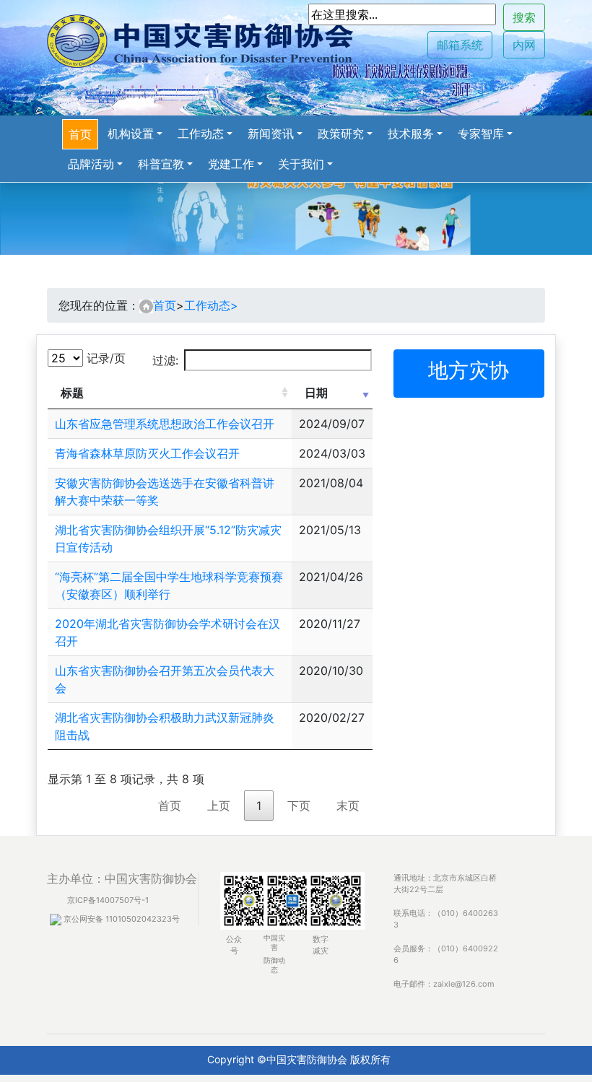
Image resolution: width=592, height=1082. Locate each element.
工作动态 (201, 133)
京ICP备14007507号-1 (108, 900)
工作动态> (211, 305)
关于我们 (301, 164)
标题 (72, 392)
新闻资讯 (271, 133)
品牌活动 (91, 164)
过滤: (165, 360)
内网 (524, 45)
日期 (316, 392)
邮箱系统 (460, 45)
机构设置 (131, 133)
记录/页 (104, 358)
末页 (348, 805)
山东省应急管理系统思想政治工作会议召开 (164, 423)
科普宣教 (161, 164)
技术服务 (411, 133)
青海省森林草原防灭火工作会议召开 (147, 453)
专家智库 (481, 133)
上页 (218, 805)
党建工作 (231, 164)
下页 (298, 805)
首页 (80, 134)
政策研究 (341, 133)
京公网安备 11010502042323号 (120, 919)
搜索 (524, 17)
